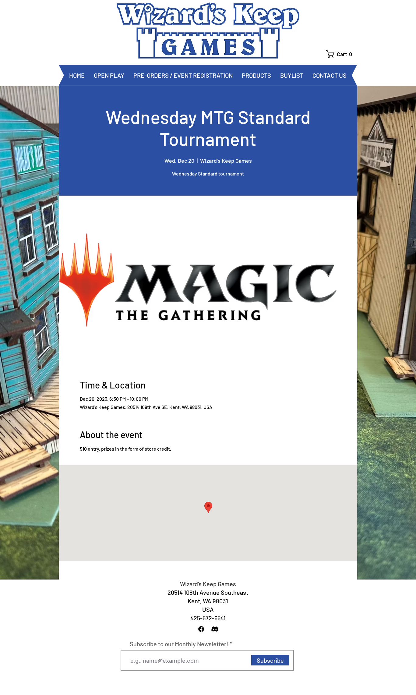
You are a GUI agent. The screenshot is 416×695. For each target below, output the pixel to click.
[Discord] (215, 629)
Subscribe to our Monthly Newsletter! (179, 644)
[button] (341, 54)
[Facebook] (201, 629)
